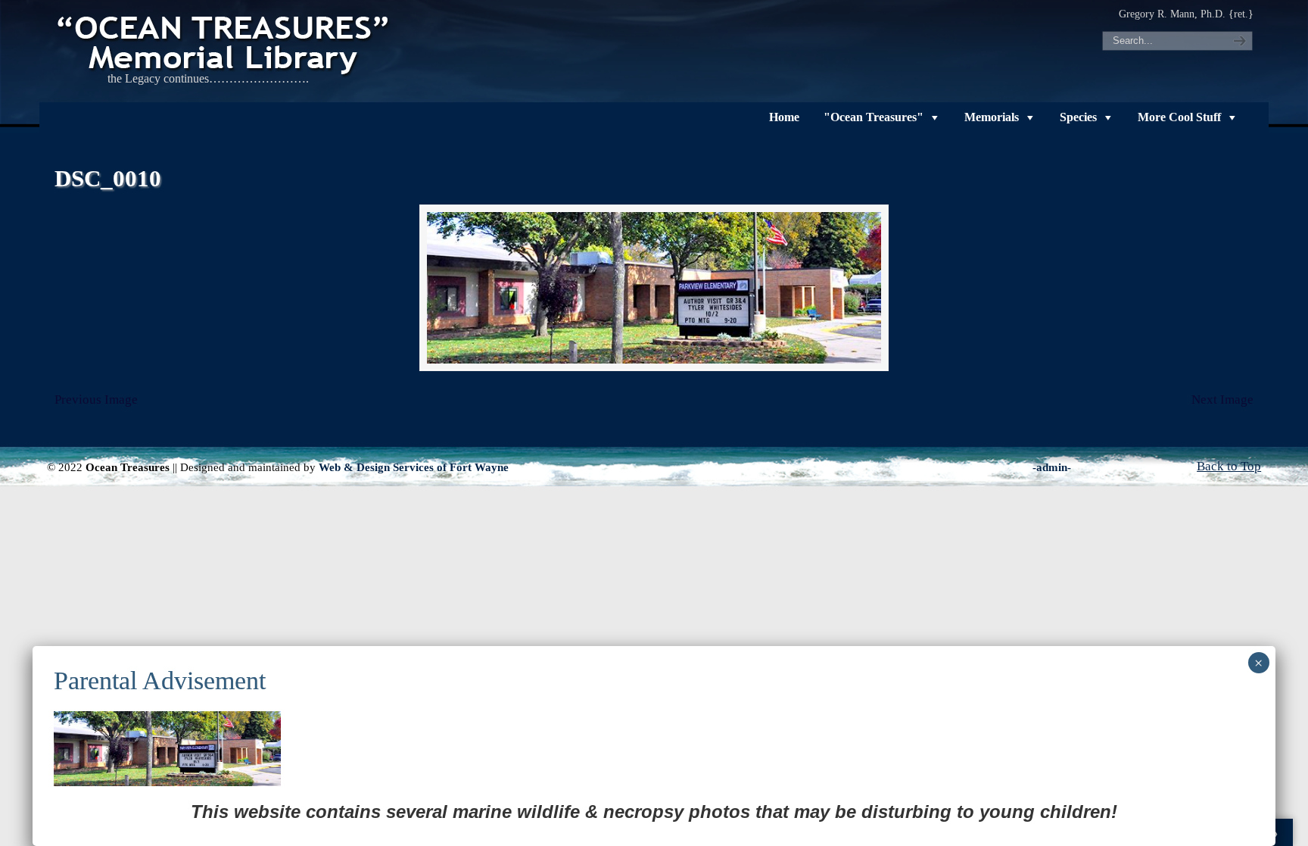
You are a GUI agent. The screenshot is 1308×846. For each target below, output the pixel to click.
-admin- (1051, 466)
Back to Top (1229, 466)
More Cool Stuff (1179, 117)
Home (784, 117)
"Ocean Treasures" (873, 117)
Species (1078, 117)
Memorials (991, 117)
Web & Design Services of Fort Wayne (414, 466)
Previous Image (96, 399)
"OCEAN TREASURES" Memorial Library (224, 42)
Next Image (1222, 399)
